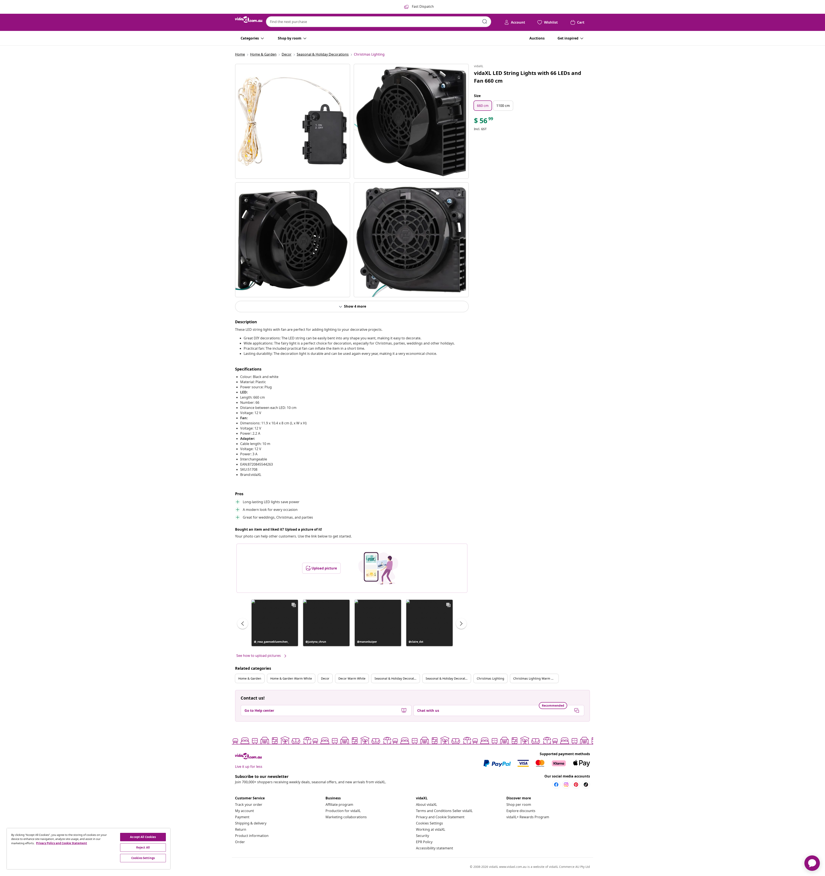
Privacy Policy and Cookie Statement (61, 843)
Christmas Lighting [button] (490, 678)
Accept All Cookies (143, 837)
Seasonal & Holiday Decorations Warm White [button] (448, 678)
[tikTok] (586, 784)
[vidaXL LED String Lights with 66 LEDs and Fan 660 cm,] (292, 121)
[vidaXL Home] (249, 19)
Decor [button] (325, 678)
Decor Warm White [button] (351, 678)
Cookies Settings (429, 823)
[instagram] (566, 784)
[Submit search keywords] (484, 21)
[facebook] (556, 784)
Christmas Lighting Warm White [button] (535, 678)
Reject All (143, 847)
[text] (484, 121)
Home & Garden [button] (249, 678)
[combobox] (378, 21)
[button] (275, 623)
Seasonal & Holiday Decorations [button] (397, 678)
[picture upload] (378, 568)
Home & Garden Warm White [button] (291, 678)
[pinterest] (576, 784)
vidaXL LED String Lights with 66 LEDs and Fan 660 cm (527, 76)
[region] (88, 848)
